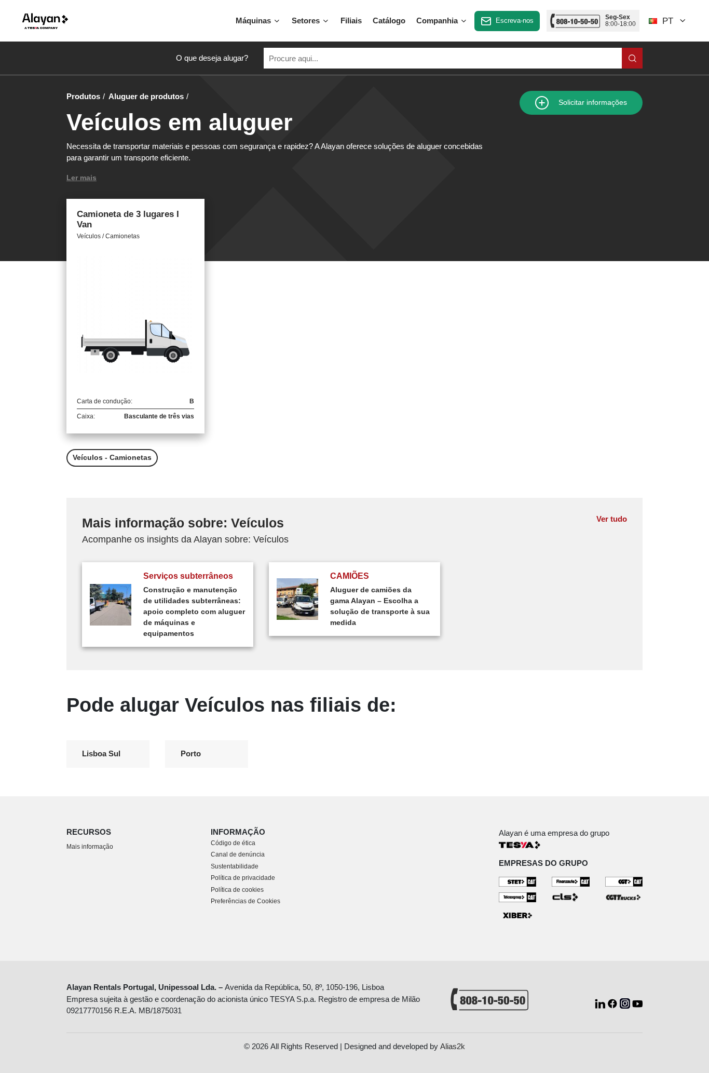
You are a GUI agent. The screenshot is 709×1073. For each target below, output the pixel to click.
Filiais (351, 20)
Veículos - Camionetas (112, 457)
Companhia (438, 20)
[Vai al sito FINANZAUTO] (571, 881)
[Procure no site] (632, 58)
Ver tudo (611, 518)
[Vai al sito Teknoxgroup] (518, 896)
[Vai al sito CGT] (624, 881)
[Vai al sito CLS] (571, 896)
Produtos (83, 96)
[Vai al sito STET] (518, 881)
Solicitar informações (591, 102)
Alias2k (452, 1046)
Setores (307, 20)
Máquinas (254, 20)
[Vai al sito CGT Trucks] (624, 896)
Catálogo (389, 20)
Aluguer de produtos (146, 96)
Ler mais (81, 178)
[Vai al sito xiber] (518, 915)
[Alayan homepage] (45, 21)
